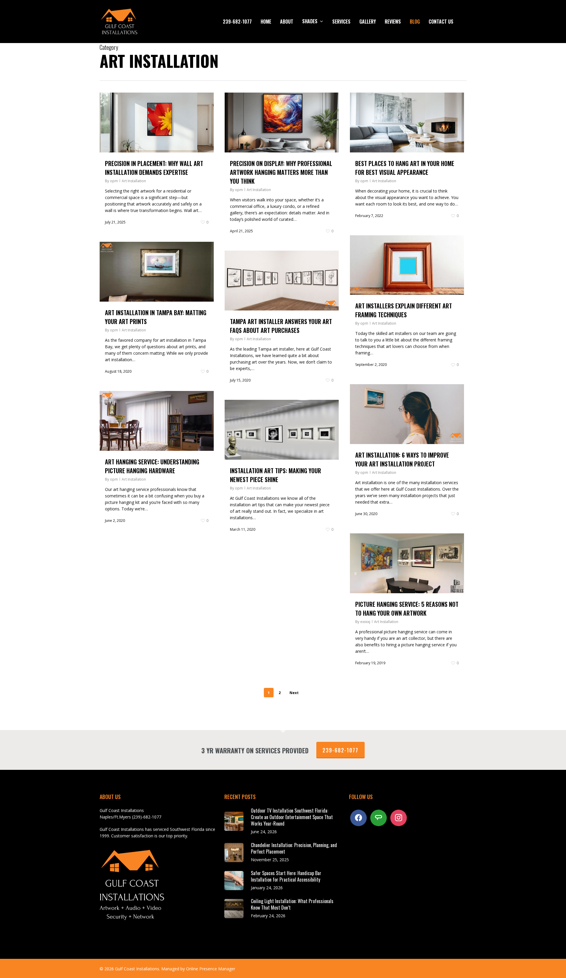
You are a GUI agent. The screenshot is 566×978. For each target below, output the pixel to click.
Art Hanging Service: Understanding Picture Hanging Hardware (152, 466)
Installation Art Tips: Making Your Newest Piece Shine (275, 475)
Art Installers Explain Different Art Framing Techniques (403, 310)
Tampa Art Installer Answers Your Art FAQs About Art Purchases (281, 326)
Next (294, 692)
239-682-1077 (340, 750)
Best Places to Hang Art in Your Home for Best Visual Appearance (404, 168)
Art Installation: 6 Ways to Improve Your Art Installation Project (402, 459)
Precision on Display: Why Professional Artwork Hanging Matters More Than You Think (281, 172)
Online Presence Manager (210, 969)
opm (114, 180)
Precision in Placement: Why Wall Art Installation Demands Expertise (154, 168)
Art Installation (134, 180)
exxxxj (365, 621)
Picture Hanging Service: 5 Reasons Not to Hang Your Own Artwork (406, 608)
